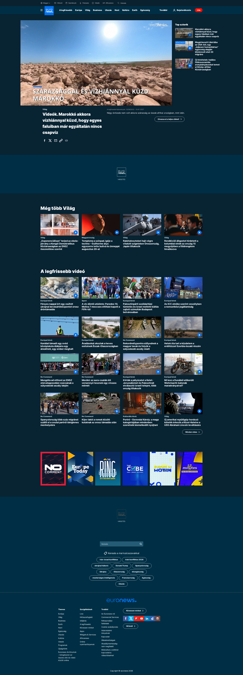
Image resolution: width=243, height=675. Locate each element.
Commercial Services (110, 617)
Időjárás (83, 621)
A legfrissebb (65, 10)
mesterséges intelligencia (104, 578)
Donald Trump (122, 566)
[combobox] (131, 3)
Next (117, 10)
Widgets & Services (88, 635)
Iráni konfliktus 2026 (134, 559)
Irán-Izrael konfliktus (109, 559)
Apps (82, 631)
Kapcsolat (105, 637)
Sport (84, 301)
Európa (78, 10)
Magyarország (88, 238)
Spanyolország (141, 566)
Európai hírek (46, 301)
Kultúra (125, 10)
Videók (61, 642)
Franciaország (128, 578)
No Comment (129, 340)
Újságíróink (62, 649)
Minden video (191, 432)
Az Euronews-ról (108, 614)
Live (198, 10)
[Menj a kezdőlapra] (49, 10)
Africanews (84, 638)
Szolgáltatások (86, 609)
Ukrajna (103, 572)
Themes (61, 609)
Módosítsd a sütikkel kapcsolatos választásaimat (109, 652)
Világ (87, 10)
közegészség (138, 572)
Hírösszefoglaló (86, 617)
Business (97, 10)
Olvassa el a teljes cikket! (168, 119)
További (104, 609)
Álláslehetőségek (108, 640)
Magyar (45, 3)
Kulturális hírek (130, 416)
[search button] (118, 3)
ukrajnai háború (101, 566)
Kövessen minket (87, 628)
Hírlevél (129, 626)
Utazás (108, 10)
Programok (62, 645)
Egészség (145, 10)
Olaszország (119, 572)
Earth (134, 10)
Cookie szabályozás (109, 627)
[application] (96, 63)
